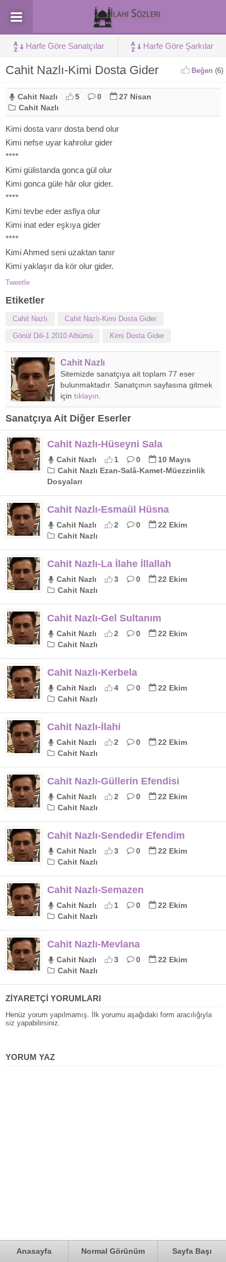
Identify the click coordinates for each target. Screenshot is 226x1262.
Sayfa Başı (192, 1251)
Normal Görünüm (113, 1251)
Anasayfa (34, 1251)
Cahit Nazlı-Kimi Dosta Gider (110, 319)
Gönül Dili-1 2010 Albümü (53, 336)
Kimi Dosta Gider (137, 336)
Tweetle (17, 282)
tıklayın (86, 395)
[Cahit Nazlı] (33, 397)
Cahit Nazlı (38, 96)
